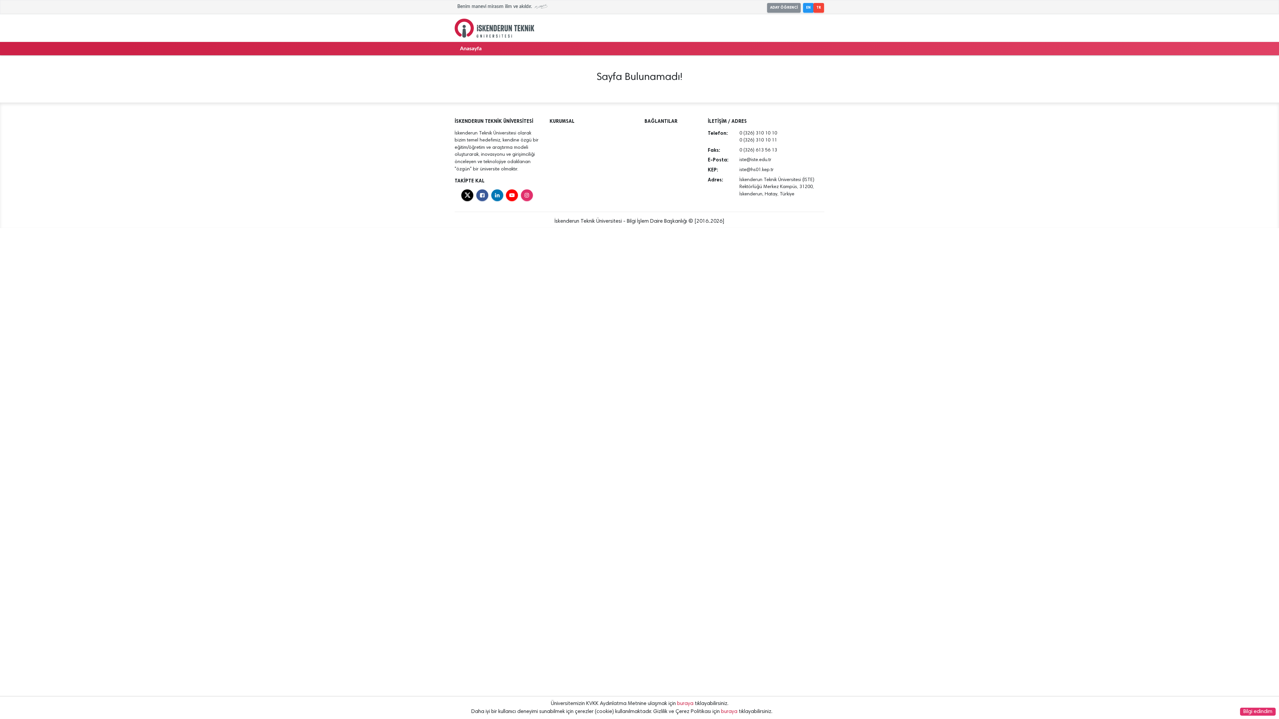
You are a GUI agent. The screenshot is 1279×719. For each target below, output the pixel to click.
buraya (685, 703)
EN (808, 7)
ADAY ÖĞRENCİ (784, 7)
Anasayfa (471, 48)
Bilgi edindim (1257, 711)
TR (818, 7)
